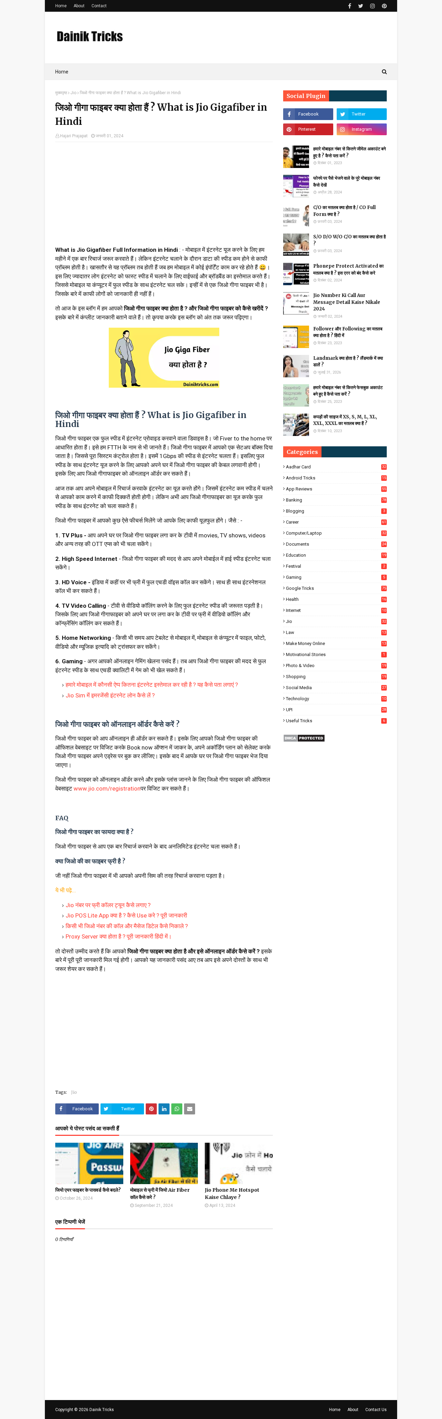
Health (336, 599)
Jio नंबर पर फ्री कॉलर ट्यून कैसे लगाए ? (108, 905)
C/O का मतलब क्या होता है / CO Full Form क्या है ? (344, 211)
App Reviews (336, 489)
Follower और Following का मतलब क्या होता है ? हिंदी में (347, 332)
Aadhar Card (336, 466)
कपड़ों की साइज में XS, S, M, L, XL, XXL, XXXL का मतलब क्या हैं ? (345, 420)
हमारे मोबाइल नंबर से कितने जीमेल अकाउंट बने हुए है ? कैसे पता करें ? (349, 152)
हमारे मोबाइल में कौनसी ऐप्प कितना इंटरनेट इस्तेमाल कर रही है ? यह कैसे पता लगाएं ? (152, 684)
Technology (336, 698)
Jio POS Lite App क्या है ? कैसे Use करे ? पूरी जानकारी (126, 915)
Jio (73, 92)
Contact (99, 5)
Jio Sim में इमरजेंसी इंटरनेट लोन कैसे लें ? (110, 695)
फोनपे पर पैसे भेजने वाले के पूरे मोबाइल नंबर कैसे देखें (346, 181)
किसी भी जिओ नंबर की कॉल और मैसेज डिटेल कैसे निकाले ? (127, 926)
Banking (336, 500)
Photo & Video (336, 665)
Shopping (336, 676)
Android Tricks (336, 477)
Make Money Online (336, 643)
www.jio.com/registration (107, 788)
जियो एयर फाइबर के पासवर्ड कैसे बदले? (88, 1190)
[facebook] (349, 6)
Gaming (335, 577)
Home (61, 5)
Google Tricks (336, 588)
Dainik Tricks (101, 1409)
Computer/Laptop (336, 533)
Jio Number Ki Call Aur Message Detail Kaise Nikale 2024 (346, 302)
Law (336, 632)
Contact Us (376, 1409)
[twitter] (360, 6)
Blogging (335, 511)
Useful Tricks (335, 720)
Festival (335, 566)
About (79, 5)
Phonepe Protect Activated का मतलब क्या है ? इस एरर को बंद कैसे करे (348, 269)
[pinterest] (383, 6)
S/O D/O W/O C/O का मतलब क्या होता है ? (349, 240)
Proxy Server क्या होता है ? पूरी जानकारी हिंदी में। (119, 936)
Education (336, 555)
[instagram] (372, 6)
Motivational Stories (335, 654)
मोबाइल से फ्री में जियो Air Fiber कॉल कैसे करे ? (160, 1193)
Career (336, 522)
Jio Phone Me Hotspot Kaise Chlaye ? (232, 1193)
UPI (336, 709)
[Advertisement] (164, 197)
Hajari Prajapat (74, 135)
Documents (336, 544)
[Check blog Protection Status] (304, 740)
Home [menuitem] (61, 72)
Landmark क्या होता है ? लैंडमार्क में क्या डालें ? (348, 361)
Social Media (336, 687)
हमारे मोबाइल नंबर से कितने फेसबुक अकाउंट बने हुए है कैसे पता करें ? (348, 391)
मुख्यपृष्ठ (61, 92)
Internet (336, 610)
